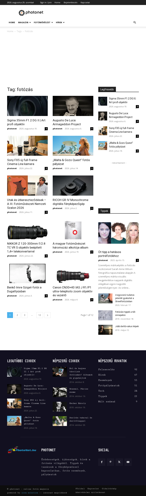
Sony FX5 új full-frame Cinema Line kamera (35, 403)
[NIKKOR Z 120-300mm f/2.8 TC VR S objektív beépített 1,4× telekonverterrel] (27, 229)
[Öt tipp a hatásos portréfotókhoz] (118, 233)
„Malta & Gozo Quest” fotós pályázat (32, 420)
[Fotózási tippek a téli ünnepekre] (105, 315)
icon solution (29, 493)
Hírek (59, 22)
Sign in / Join (46, 2)
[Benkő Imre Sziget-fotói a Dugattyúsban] (27, 273)
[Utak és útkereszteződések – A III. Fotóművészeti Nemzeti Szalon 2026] (27, 185)
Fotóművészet (42, 22)
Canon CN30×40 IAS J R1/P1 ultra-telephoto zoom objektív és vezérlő (72, 291)
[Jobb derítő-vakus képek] (105, 330)
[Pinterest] (110, 462)
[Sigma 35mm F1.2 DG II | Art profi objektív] (27, 106)
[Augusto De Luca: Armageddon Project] (73, 106)
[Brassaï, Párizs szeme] (60, 392)
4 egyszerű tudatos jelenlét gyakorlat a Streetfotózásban (124, 298)
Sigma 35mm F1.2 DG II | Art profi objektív (35, 371)
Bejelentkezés (70, 2)
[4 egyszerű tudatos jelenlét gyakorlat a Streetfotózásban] (105, 298)
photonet (12, 128)
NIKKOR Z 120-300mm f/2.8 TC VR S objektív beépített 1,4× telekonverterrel (26, 247)
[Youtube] (128, 462)
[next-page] (48, 315)
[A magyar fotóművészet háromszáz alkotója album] (73, 229)
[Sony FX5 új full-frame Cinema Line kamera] (27, 146)
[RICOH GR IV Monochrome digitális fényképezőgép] (73, 185)
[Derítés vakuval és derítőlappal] (60, 421)
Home (57, 2)
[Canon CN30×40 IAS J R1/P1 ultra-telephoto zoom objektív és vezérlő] (73, 273)
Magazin (23, 22)
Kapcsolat (85, 2)
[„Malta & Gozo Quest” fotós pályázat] (73, 146)
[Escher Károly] (60, 407)
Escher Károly (77, 403)
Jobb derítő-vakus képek (127, 326)
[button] (134, 22)
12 (39, 315)
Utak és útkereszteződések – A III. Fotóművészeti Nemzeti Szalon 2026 (26, 204)
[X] (119, 462)
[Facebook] (101, 462)
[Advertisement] (97, 12)
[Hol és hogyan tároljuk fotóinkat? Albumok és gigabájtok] (60, 372)
